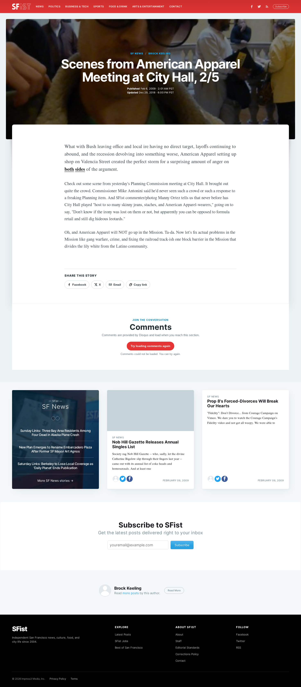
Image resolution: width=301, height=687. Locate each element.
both (69, 168)
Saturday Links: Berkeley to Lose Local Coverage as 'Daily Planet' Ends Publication (55, 466)
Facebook (242, 634)
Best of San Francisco (129, 647)
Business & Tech (76, 6)
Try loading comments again (150, 346)
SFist (19, 629)
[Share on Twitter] (122, 478)
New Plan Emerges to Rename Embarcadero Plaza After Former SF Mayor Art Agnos (55, 449)
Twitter (240, 641)
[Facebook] (251, 6)
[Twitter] (259, 6)
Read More (174, 590)
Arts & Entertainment (148, 6)
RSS (238, 647)
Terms (74, 678)
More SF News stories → (55, 481)
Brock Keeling (159, 53)
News (40, 6)
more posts (130, 593)
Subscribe (281, 6)
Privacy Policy (58, 678)
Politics (54, 6)
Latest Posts (123, 634)
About (179, 634)
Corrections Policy (187, 654)
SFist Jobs (121, 641)
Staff (178, 641)
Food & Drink (118, 6)
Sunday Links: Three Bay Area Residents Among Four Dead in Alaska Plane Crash (55, 433)
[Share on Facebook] (129, 478)
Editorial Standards (187, 647)
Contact (175, 6)
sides (80, 168)
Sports (98, 6)
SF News (136, 53)
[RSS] (268, 6)
